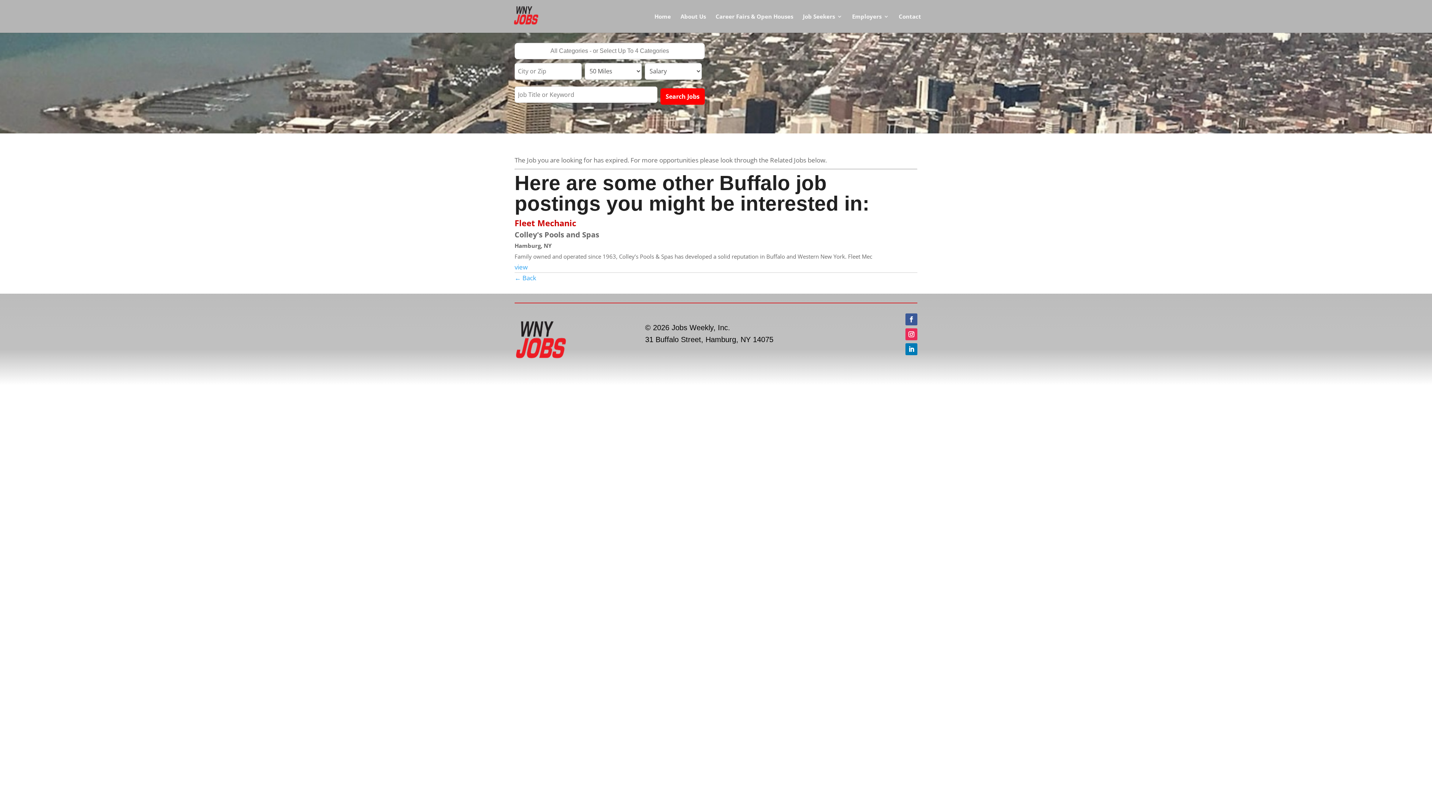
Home (662, 17)
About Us (693, 17)
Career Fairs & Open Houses (754, 17)
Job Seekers (819, 17)
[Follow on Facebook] (911, 319)
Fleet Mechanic (545, 222)
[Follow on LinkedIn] (911, 349)
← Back (525, 278)
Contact (910, 17)
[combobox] (610, 51)
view (521, 267)
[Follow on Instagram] (911, 334)
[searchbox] (609, 51)
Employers (867, 17)
